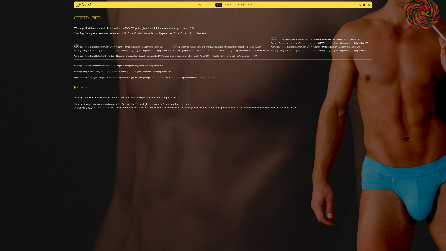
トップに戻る (81, 18)
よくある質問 (239, 5)
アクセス (228, 5)
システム (200, 5)
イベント (210, 5)
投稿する (96, 18)
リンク (249, 5)
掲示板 (219, 5)
